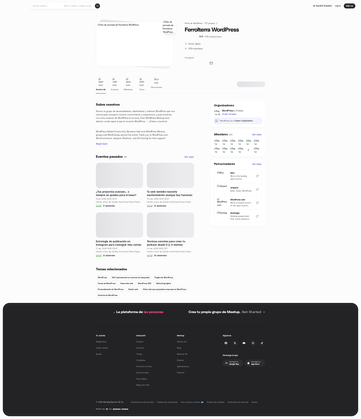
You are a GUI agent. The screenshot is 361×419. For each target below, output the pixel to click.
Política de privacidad (167, 402)
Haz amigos (141, 379)
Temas (139, 354)
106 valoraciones (213, 36)
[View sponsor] (257, 176)
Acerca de (182, 342)
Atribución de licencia (238, 402)
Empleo (180, 360)
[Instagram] (253, 343)
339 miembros (195, 49)
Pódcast (181, 373)
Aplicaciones (183, 367)
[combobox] (78, 6)
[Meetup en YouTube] (244, 343)
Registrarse (101, 342)
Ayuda (99, 354)
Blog (179, 348)
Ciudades (140, 360)
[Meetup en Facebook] (226, 343)
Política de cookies (215, 402)
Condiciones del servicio (142, 402)
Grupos (139, 342)
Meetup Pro (182, 354)
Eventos (140, 348)
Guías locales (142, 373)
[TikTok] (262, 343)
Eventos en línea (144, 367)
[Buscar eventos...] (97, 5)
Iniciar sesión (102, 348)
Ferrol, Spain (194, 44)
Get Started (251, 312)
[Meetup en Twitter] (235, 343)
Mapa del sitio (142, 385)
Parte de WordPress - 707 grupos (200, 23)
